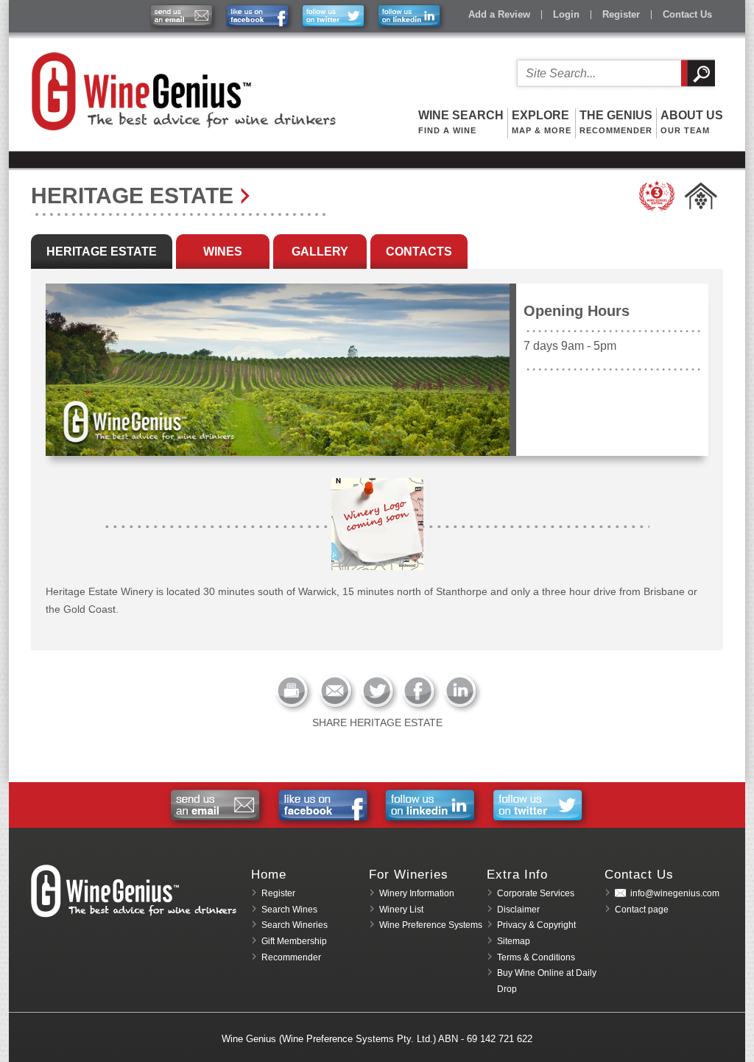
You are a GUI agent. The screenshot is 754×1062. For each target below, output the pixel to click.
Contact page (642, 909)
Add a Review (499, 14)
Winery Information (416, 893)
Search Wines (289, 909)
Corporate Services (535, 893)
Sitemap (513, 941)
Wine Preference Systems (430, 925)
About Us (691, 122)
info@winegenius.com (674, 893)
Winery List (401, 909)
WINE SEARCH (461, 122)
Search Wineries (294, 925)
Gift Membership (294, 941)
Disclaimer (518, 909)
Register (621, 14)
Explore (541, 122)
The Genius (615, 122)
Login (566, 14)
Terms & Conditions (536, 957)
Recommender (291, 957)
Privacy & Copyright (536, 925)
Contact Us (687, 14)
